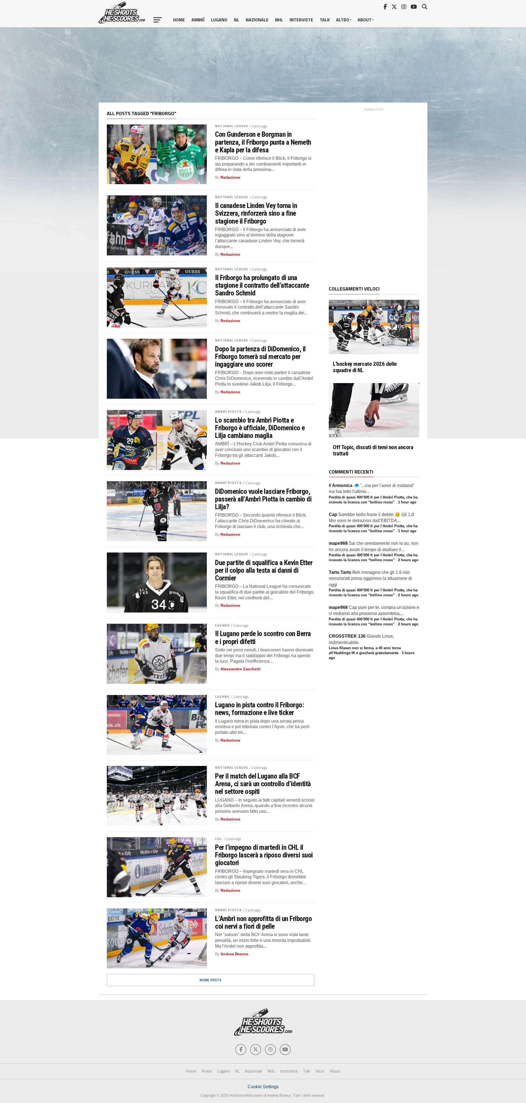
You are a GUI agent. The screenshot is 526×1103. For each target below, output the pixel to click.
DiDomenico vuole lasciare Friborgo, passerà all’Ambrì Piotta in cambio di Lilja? (263, 499)
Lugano (219, 19)
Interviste (301, 19)
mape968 (338, 543)
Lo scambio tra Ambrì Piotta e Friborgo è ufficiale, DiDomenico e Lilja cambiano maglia (260, 427)
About (364, 19)
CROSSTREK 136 (347, 636)
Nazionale (257, 19)
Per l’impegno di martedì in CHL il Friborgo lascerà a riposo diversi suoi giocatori (264, 855)
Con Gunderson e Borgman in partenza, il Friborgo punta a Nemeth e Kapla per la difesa (263, 141)
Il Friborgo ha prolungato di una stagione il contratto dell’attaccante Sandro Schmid (262, 285)
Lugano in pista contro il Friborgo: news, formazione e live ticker (259, 708)
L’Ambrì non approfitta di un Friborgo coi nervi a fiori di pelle (263, 922)
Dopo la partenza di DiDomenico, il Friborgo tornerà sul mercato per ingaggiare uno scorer (260, 356)
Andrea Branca (234, 954)
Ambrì (197, 19)
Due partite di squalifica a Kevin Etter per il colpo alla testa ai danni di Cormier (263, 570)
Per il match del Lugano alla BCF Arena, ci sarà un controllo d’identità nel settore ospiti (263, 783)
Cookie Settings (263, 1086)
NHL (279, 19)
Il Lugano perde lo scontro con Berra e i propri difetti (263, 637)
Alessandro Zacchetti (241, 669)
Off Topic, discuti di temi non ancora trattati (373, 450)
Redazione (230, 177)
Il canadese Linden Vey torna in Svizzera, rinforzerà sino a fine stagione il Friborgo (256, 213)
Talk (325, 19)
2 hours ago (408, 560)
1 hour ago (407, 502)
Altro (342, 19)
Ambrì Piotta (228, 411)
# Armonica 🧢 (344, 485)
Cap (333, 514)
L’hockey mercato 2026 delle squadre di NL (365, 367)
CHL (218, 838)
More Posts (210, 980)
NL (236, 19)
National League (231, 126)
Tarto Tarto (340, 572)
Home (179, 19)
